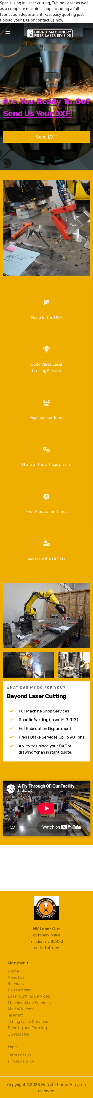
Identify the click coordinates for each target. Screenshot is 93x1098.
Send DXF (46, 137)
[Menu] (7, 34)
